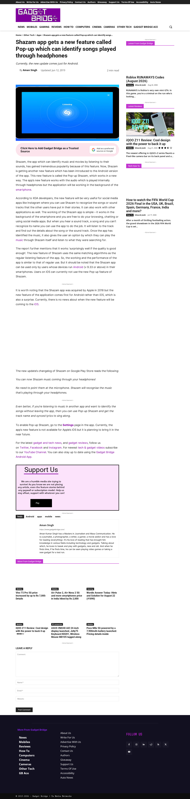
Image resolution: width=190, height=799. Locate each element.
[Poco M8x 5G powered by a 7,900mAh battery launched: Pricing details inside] (103, 614)
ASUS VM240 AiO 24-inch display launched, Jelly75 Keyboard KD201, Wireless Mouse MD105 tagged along (66, 632)
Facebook (36, 447)
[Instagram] (136, 744)
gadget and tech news (47, 442)
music (19, 240)
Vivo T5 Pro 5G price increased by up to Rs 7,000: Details (31, 595)
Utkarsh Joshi (140, 85)
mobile (48, 516)
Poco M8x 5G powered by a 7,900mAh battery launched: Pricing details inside (102, 631)
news (57, 516)
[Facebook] (68, 78)
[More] (116, 78)
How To (130, 215)
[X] (75, 78)
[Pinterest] (82, 78)
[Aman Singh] (18, 70)
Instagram (55, 447)
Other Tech (29, 35)
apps (39, 516)
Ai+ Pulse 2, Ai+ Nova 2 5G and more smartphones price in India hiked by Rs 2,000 (66, 595)
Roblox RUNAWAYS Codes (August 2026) (145, 79)
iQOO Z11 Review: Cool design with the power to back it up (32, 629)
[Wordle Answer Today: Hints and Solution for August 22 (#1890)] (103, 579)
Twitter (24, 447)
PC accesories (57, 624)
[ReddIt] (102, 78)
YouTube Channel (35, 452)
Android (78, 267)
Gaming (90, 589)
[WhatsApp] (88, 78)
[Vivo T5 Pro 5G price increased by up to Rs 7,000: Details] (32, 579)
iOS (36, 304)
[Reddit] (151, 744)
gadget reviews (78, 442)
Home (19, 35)
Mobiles (19, 589)
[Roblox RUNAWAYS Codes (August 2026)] (150, 61)
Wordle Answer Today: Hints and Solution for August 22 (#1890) (102, 595)
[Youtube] (129, 752)
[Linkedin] (95, 78)
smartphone (23, 189)
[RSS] (158, 744)
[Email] (109, 78)
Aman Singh (30, 70)
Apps (39, 35)
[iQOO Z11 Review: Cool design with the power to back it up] (32, 614)
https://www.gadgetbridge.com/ (52, 529)
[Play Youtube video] (67, 339)
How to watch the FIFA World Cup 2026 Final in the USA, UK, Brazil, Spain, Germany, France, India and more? (150, 205)
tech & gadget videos (91, 447)
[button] (170, 26)
